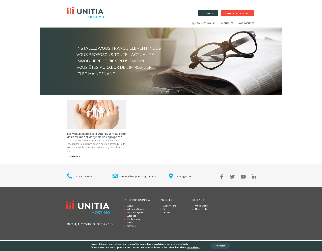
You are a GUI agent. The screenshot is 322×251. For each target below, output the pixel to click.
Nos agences (246, 23)
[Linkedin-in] (254, 177)
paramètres (193, 247)
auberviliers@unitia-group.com (139, 177)
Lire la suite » (73, 157)
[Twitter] (232, 177)
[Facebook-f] (221, 177)
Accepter (220, 245)
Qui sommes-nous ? (204, 23)
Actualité (227, 23)
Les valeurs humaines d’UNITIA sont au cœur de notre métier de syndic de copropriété (96, 136)
